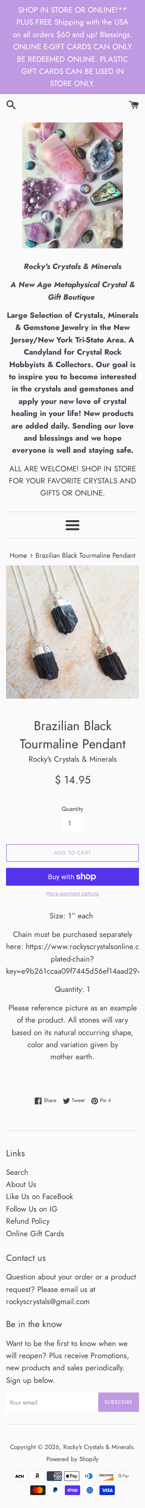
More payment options (72, 893)
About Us (21, 1184)
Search (17, 1172)
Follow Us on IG (32, 1208)
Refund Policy (28, 1221)
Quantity (72, 808)
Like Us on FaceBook (39, 1196)
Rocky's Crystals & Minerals (98, 1447)
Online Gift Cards (35, 1233)
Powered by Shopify (72, 1459)
